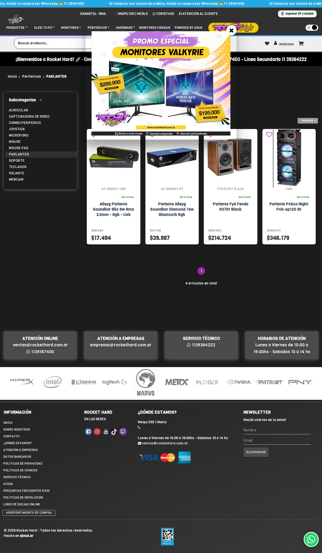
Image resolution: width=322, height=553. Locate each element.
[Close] (231, 30)
